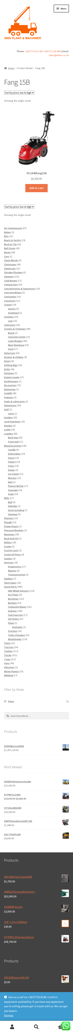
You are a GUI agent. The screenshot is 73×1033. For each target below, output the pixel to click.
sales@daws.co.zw (59, 55)
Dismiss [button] (8, 1015)
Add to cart (36, 188)
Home (11, 68)
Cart (56, 1023)
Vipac (11, 701)
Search (36, 1027)
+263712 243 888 (52, 51)
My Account (12, 1027)
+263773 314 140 (33, 51)
